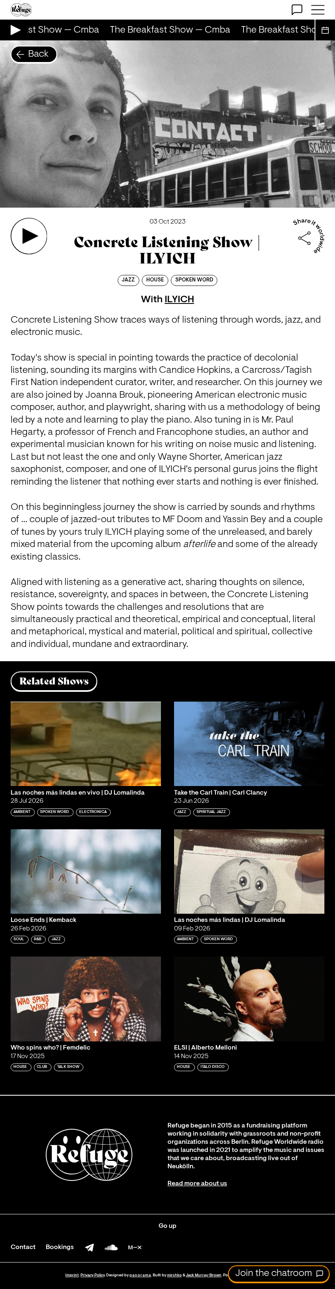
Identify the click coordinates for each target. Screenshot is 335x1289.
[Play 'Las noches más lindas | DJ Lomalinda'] (249, 871)
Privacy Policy (92, 1275)
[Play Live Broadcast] (13, 30)
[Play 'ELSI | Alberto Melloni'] (249, 999)
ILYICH (179, 300)
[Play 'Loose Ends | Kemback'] (86, 871)
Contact (23, 1247)
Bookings (60, 1247)
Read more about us (197, 1183)
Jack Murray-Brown (203, 1275)
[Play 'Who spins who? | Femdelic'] (86, 999)
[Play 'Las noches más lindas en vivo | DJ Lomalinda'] (86, 744)
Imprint (72, 1275)
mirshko (174, 1275)
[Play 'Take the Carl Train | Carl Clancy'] (249, 744)
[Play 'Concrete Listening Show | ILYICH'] (29, 236)
